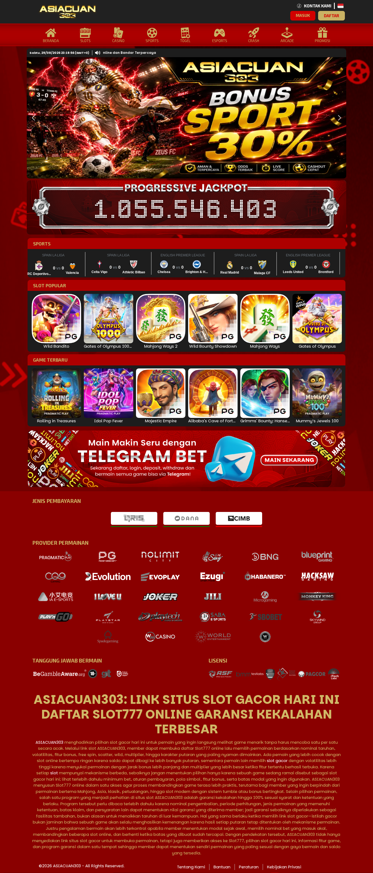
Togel (185, 41)
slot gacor (277, 760)
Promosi (322, 41)
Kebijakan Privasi (284, 867)
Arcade (287, 41)
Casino (118, 41)
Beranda (51, 41)
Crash (253, 41)
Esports (219, 41)
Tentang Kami (191, 867)
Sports (152, 41)
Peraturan (249, 867)
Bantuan (222, 867)
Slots (85, 41)
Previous (32, 117)
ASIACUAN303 (49, 742)
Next (338, 117)
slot (54, 773)
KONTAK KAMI (317, 5)
